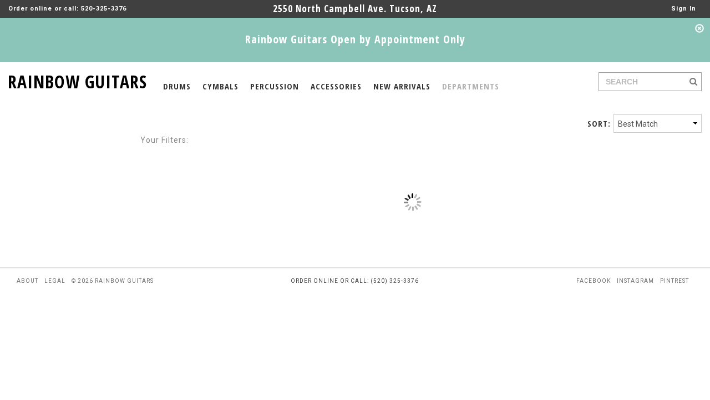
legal (54, 281)
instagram (635, 281)
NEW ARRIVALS (401, 86)
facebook (593, 281)
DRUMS (177, 86)
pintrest (674, 281)
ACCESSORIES (336, 86)
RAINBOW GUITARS (77, 79)
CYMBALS (220, 86)
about (27, 281)
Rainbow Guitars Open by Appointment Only (355, 39)
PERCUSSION (274, 86)
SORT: (599, 123)
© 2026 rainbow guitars (113, 281)
